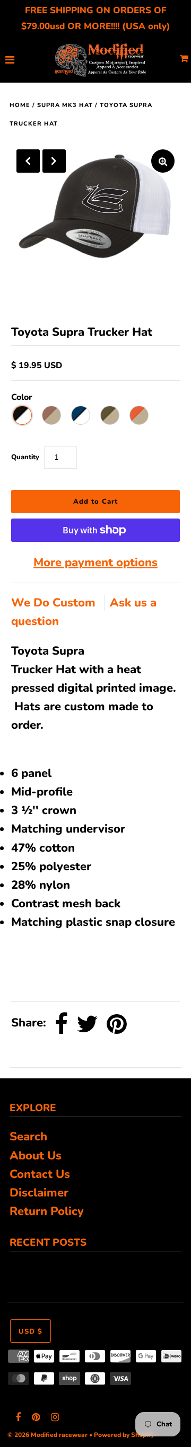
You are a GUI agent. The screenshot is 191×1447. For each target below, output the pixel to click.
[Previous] (28, 161)
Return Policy (47, 1211)
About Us (36, 1156)
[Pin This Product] (117, 1023)
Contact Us (40, 1174)
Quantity (25, 457)
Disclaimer (39, 1193)
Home (20, 105)
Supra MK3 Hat (65, 105)
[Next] (54, 161)
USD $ (30, 1331)
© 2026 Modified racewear (47, 1435)
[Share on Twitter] (87, 1023)
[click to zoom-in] (163, 161)
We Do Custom (55, 603)
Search (28, 1137)
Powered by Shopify (124, 1435)
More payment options (95, 562)
